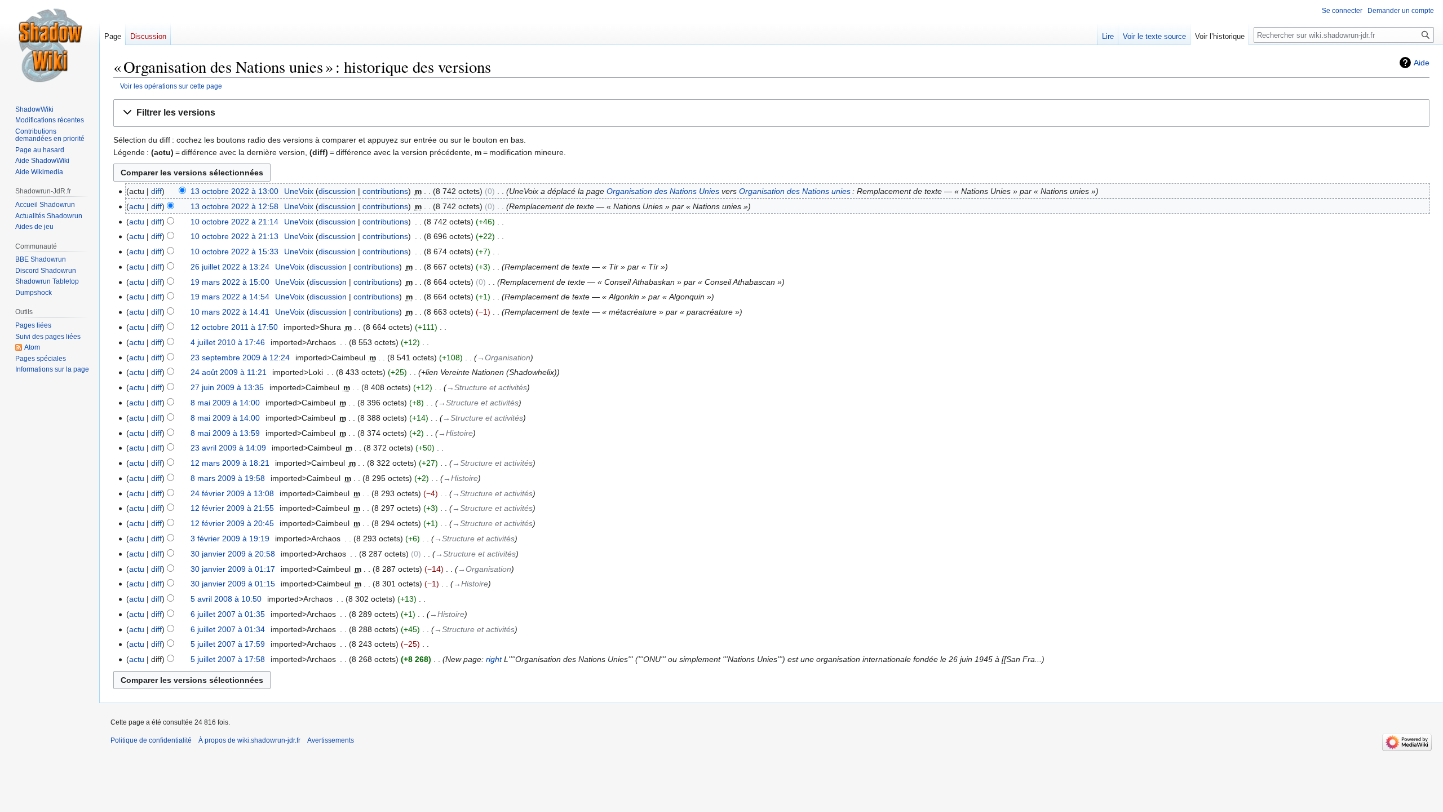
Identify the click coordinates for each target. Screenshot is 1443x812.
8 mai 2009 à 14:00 (225, 402)
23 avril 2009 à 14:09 (228, 447)
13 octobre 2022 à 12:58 (234, 206)
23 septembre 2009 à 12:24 (240, 357)
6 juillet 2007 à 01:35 (228, 614)
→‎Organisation (503, 357)
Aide (1421, 62)
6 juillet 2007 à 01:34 (228, 629)
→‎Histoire (455, 433)
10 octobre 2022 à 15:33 (234, 251)
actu (136, 206)
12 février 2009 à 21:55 (232, 508)
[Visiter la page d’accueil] (50, 45)
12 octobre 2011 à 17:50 (234, 327)
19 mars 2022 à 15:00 (230, 281)
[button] (771, 113)
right (494, 659)
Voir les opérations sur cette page (171, 86)
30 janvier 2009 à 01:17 (233, 568)
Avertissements (330, 740)
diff (156, 191)
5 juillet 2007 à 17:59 (228, 643)
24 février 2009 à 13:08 (232, 493)
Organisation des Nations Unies (663, 191)
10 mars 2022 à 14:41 (230, 311)
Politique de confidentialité (151, 740)
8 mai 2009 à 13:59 (225, 433)
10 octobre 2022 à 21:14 (234, 221)
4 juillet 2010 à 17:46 (228, 342)
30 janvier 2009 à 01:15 (233, 583)
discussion (337, 191)
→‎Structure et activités (486, 387)
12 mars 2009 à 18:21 (230, 462)
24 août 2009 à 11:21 (229, 372)
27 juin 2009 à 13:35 (227, 387)
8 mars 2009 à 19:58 (228, 478)
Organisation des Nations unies (795, 191)
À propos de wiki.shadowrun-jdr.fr (249, 740)
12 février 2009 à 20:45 (232, 523)
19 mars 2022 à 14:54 (230, 296)
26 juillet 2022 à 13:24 (230, 266)
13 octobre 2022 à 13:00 (234, 191)
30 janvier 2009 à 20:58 (233, 553)
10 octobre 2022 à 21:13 (234, 236)
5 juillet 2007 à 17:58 (228, 659)
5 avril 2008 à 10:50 (226, 598)
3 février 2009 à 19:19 (230, 538)
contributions (385, 191)
